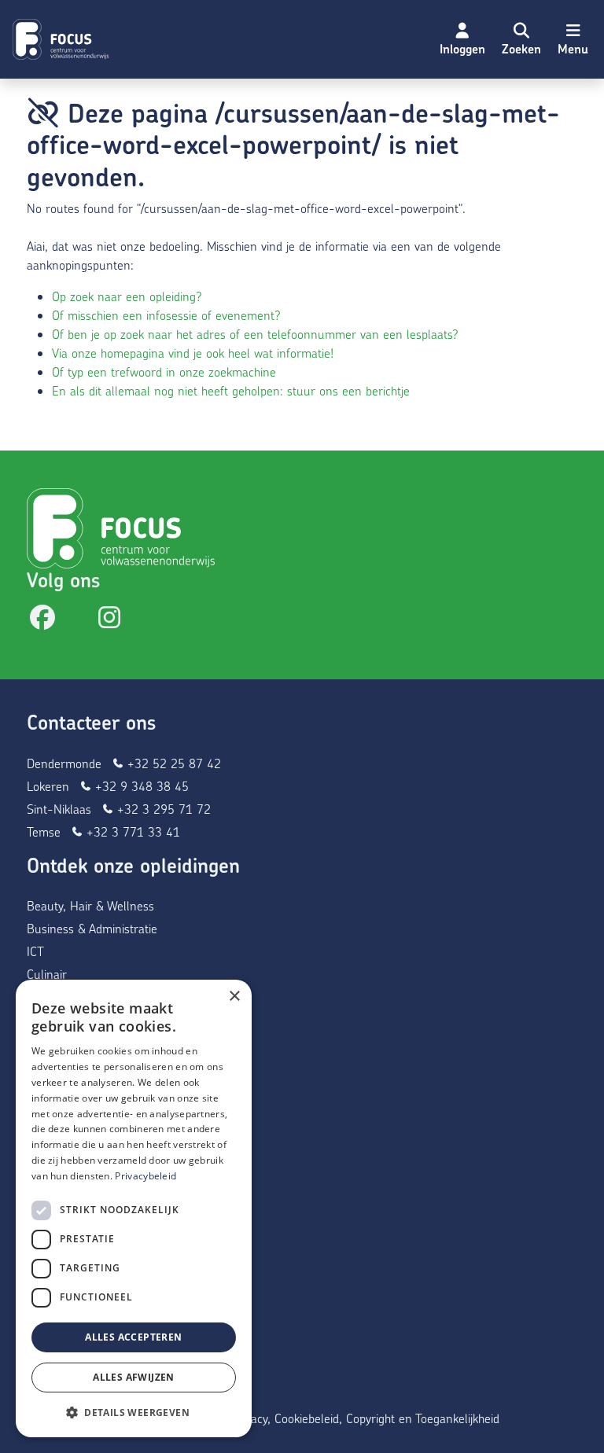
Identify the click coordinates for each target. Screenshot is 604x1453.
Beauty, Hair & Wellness (90, 905)
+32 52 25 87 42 (172, 763)
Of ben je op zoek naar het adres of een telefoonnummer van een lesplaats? (255, 334)
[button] (521, 39)
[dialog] (134, 1208)
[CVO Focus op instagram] (109, 621)
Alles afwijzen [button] (134, 1377)
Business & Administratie (92, 928)
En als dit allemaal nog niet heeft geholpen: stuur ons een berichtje (231, 390)
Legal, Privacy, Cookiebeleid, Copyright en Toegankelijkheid (347, 1418)
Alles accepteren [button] (133, 1337)
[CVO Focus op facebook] (42, 621)
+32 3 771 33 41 (131, 831)
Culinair (47, 974)
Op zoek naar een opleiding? (127, 296)
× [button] (234, 996)
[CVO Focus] (63, 39)
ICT (35, 951)
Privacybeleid (145, 1176)
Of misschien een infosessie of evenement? (166, 315)
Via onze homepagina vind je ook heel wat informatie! (192, 352)
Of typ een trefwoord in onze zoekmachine (164, 371)
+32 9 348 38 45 (140, 786)
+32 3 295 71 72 (162, 808)
